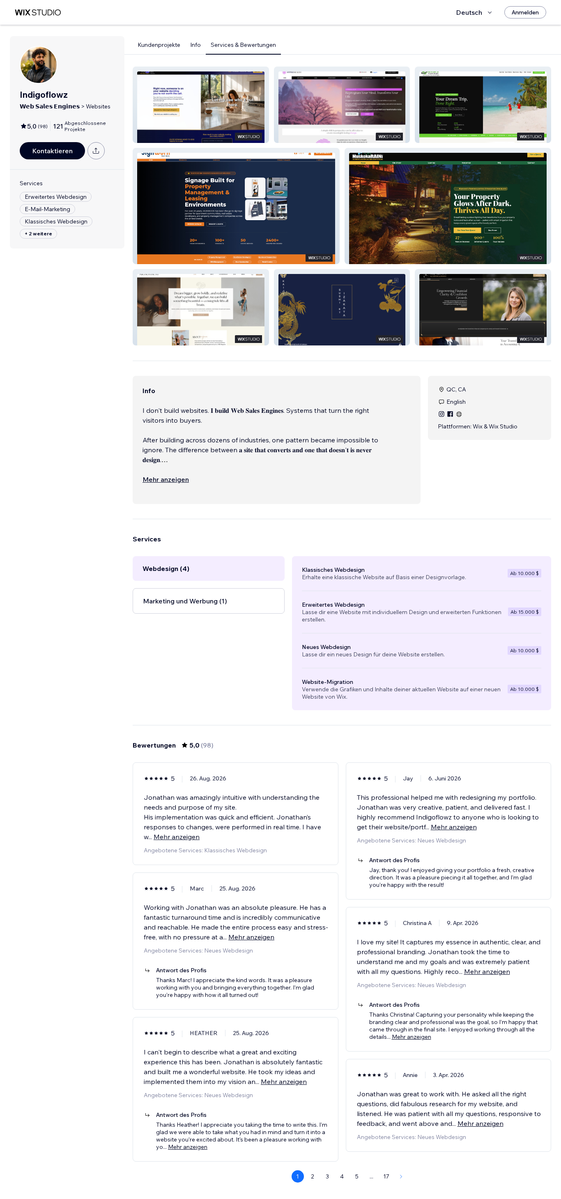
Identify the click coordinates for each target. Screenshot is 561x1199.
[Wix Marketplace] (38, 12)
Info (195, 44)
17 (386, 1176)
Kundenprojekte (159, 44)
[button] (201, 105)
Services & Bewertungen (243, 44)
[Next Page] (401, 1176)
